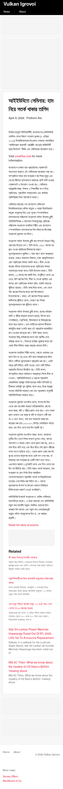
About (22, 11)
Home (6, 752)
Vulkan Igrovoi (20, 3)
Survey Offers (10, 776)
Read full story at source (23, 525)
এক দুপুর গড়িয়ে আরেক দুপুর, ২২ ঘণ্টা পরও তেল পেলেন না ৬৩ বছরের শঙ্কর (30, 606)
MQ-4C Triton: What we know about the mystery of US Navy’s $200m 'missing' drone (30, 666)
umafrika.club (23, 156)
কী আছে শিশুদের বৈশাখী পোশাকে (23, 557)
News (7, 11)
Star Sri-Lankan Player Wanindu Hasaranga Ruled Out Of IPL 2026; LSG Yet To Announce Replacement (31, 633)
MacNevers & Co (12, 780)
